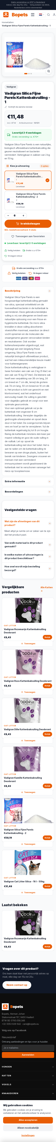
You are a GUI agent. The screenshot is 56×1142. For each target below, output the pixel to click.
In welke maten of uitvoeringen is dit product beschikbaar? (24, 556)
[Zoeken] (48, 15)
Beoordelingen (14, 491)
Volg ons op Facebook (14, 1030)
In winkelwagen (30, 223)
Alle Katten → (47, 589)
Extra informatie (15, 481)
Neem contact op (17, 985)
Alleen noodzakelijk (28, 1128)
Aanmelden (28, 1055)
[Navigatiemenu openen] (33, 15)
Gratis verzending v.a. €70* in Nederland (28, 2)
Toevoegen (29, 643)
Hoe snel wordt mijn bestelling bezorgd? (22, 568)
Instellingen (28, 1135)
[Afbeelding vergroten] (49, 71)
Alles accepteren (28, 1120)
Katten (10, 22)
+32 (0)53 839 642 (11, 1024)
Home (4, 22)
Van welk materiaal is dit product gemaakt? (24, 544)
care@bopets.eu (31, 1024)
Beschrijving (12, 290)
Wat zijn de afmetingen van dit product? (22, 523)
